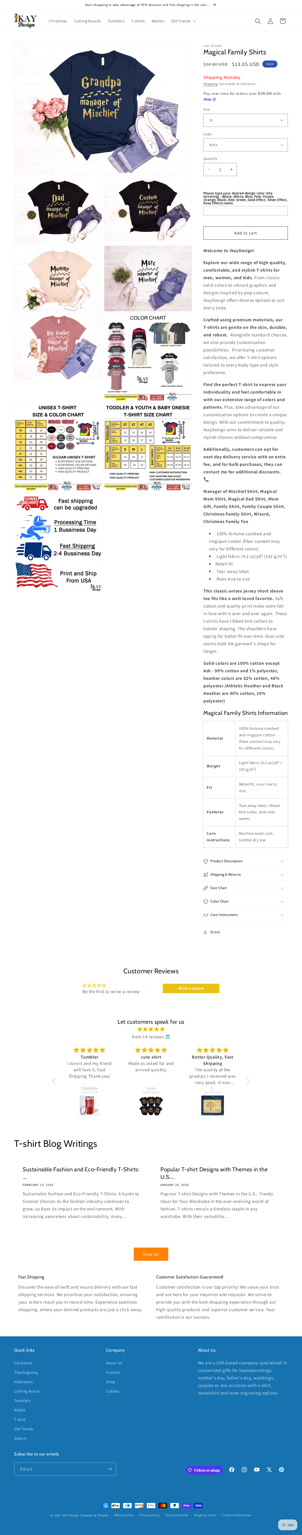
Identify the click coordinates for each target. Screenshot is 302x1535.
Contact (113, 1372)
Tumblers (22, 1400)
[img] (151, 1029)
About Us (114, 1362)
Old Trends (23, 1428)
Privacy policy (149, 1515)
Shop (110, 1381)
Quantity (210, 158)
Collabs (112, 1391)
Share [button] (215, 932)
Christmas (23, 1362)
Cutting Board (26, 1391)
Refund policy (124, 1515)
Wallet (19, 1409)
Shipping (210, 83)
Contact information (237, 1515)
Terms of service (176, 1515)
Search (20, 1438)
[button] (183, 21)
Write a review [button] (191, 988)
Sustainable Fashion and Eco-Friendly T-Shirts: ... (81, 1173)
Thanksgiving (26, 1372)
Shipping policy (205, 1515)
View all (151, 1254)
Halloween (23, 1381)
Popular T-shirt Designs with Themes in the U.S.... (214, 1173)
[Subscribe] (109, 1469)
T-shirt (20, 1419)
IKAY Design (70, 1515)
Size (206, 109)
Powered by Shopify (94, 1515)
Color (207, 134)
